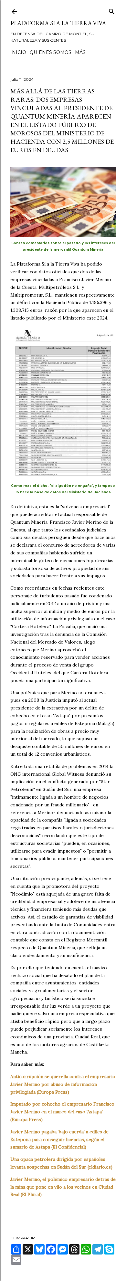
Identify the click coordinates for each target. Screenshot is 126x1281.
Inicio (18, 52)
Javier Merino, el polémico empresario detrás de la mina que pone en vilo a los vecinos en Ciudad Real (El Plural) (63, 1187)
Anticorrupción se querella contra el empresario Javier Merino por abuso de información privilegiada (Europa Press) (62, 1084)
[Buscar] (112, 10)
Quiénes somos (50, 52)
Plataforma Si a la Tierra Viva (58, 23)
